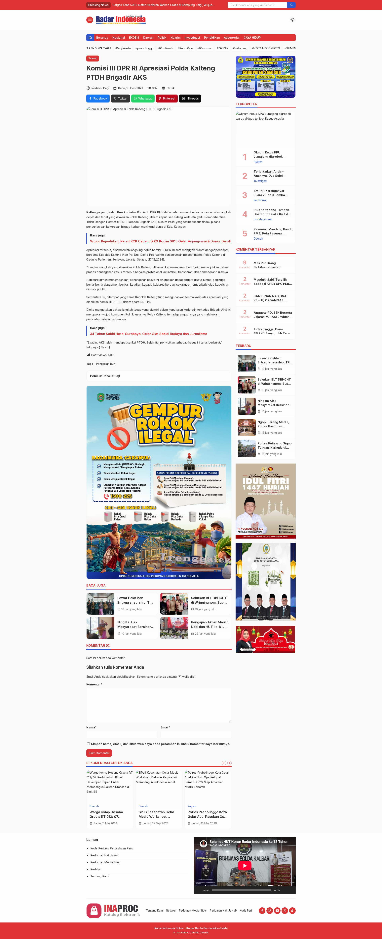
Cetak (171, 88)
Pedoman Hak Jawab (104, 855)
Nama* (91, 727)
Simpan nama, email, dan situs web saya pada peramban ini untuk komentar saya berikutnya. (160, 744)
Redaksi (95, 869)
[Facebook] (262, 910)
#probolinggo (144, 48)
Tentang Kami (99, 876)
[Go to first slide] (229, 763)
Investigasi (192, 37)
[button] (291, 5)
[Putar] (199, 890)
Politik (162, 37)
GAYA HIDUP (252, 37)
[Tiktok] (292, 910)
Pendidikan (212, 37)
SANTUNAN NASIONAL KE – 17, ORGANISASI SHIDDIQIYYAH (271, 300)
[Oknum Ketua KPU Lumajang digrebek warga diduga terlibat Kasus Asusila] (265, 129)
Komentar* (94, 684)
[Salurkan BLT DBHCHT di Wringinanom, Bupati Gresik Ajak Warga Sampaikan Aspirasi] (174, 604)
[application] (245, 865)
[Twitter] (285, 910)
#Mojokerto (123, 48)
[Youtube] (277, 910)
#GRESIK (222, 48)
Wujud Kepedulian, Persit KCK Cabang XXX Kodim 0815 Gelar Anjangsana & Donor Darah (160, 241)
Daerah (148, 37)
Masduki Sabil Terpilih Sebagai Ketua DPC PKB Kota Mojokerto (271, 284)
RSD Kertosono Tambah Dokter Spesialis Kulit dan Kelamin (273, 214)
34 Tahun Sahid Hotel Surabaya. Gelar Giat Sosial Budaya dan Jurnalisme (148, 334)
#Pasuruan (205, 48)
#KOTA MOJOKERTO (266, 48)
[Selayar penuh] (290, 890)
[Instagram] (269, 910)
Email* (165, 727)
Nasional (118, 37)
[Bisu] (284, 890)
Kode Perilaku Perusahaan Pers (111, 848)
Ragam (192, 806)
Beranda (102, 37)
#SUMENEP (292, 48)
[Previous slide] (224, 763)
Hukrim (175, 37)
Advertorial (232, 37)
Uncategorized (263, 219)
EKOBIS (134, 37)
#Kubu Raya (186, 48)
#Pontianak (165, 48)
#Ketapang (240, 48)
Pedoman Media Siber (105, 862)
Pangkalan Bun (105, 363)
